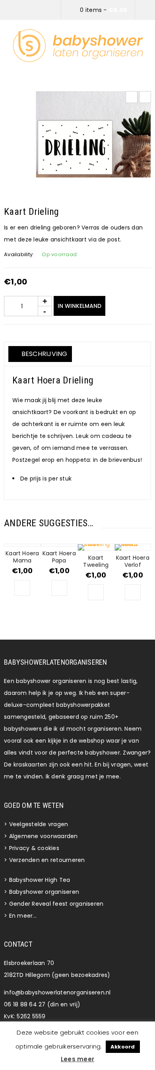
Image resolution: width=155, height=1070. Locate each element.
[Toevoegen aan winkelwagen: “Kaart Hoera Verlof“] (133, 592)
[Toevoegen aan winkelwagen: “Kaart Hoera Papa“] (59, 588)
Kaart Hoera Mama (22, 556)
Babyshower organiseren (44, 892)
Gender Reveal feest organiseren (56, 904)
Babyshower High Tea (39, 880)
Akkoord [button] (122, 1047)
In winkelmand (79, 306)
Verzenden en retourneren (47, 860)
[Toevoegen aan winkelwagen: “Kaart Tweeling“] (96, 592)
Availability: (19, 254)
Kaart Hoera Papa (59, 556)
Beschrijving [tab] (43, 353)
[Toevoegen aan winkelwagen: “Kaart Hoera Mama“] (22, 588)
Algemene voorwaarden (43, 836)
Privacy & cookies (34, 848)
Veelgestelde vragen (38, 824)
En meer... (23, 916)
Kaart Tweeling (95, 561)
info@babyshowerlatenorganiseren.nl (57, 992)
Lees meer (77, 1059)
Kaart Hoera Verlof (132, 561)
